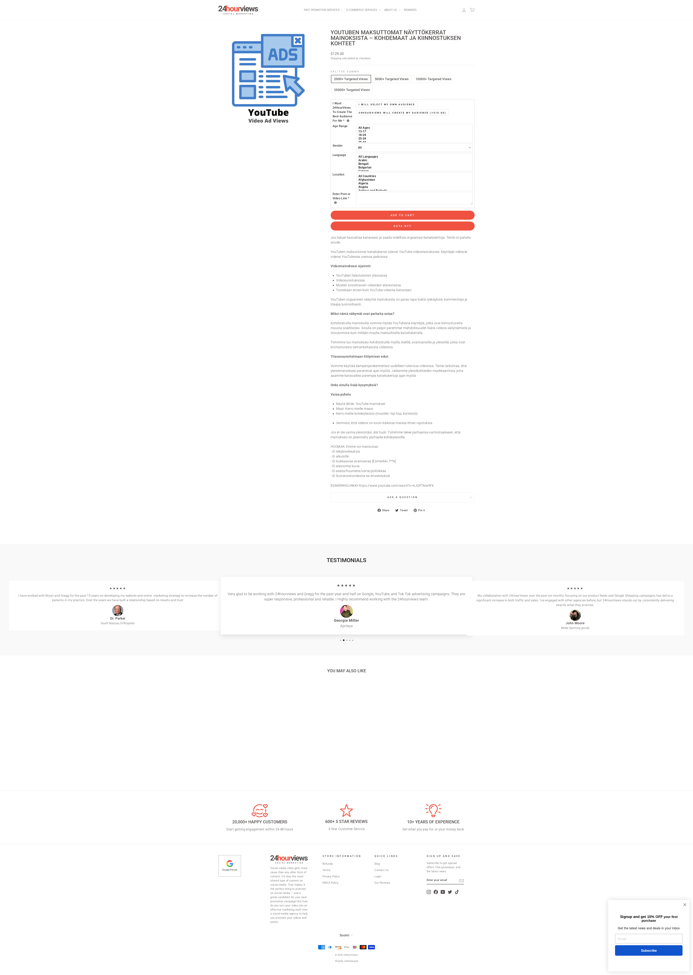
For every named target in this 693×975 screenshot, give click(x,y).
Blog (377, 863)
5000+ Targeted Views (392, 79)
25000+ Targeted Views (352, 90)
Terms (326, 870)
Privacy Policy (331, 876)
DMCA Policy (330, 882)
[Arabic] (415, 160)
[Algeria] (415, 183)
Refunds (327, 863)
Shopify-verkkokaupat (346, 961)
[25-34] (415, 138)
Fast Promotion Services (322, 10)
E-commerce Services (362, 10)
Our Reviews (382, 882)
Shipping (336, 58)
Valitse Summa (345, 71)
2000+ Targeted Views (351, 79)
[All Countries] (415, 176)
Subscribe (649, 950)
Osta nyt (403, 226)
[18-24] (415, 135)
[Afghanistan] (415, 180)
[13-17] (415, 131)
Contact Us (381, 870)
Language (339, 155)
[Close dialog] (685, 905)
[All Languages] (415, 156)
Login (377, 876)
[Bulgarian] (415, 167)
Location (339, 174)
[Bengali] (415, 164)
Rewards (410, 10)
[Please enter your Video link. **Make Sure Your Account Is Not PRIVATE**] (335, 202)
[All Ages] (415, 128)
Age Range (340, 126)
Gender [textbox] (338, 145)
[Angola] (415, 187)
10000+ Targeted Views (433, 79)
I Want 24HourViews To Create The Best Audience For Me (344, 111)
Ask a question (402, 497)
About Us (391, 10)
